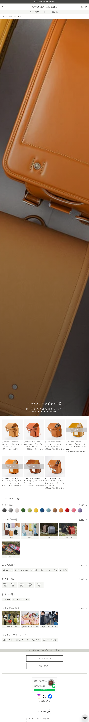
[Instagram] (39, 696)
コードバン (63, 570)
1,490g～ (39, 584)
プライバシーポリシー (35, 718)
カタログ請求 (34, 12)
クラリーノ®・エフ (21, 570)
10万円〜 (25, 599)
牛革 (55, 570)
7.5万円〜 (6, 599)
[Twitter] (44, 696)
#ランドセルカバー (33, 640)
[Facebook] (50, 696)
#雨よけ (54, 640)
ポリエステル (7, 570)
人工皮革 (34, 570)
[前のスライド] (4, 429)
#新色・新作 (7, 640)
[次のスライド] (20, 429)
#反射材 (46, 640)
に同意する (39, 718)
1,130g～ (13, 584)
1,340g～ (29, 584)
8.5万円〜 (16, 599)
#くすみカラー (19, 640)
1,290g (21, 584)
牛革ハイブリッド (46, 570)
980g (5, 584)
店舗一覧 (55, 12)
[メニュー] (2, 6)
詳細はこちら (59, 650)
